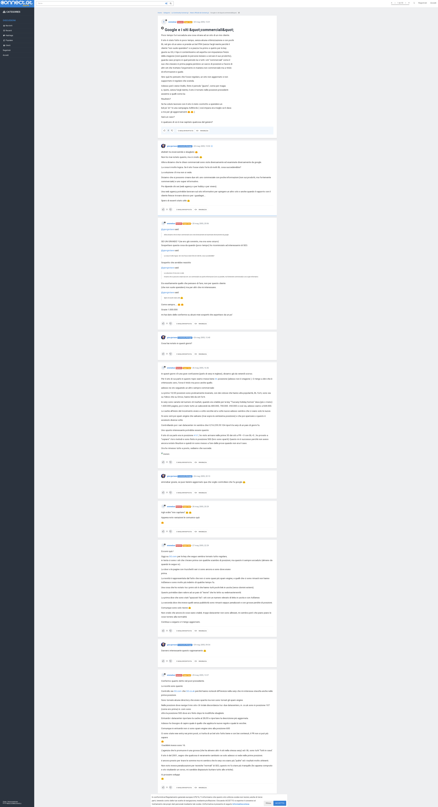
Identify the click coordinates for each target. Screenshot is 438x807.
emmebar (172, 22)
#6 (216, 379)
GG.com (173, 556)
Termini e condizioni (12, 801)
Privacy (5, 801)
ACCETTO (279, 803)
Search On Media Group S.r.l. (14, 803)
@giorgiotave (167, 229)
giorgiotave (172, 146)
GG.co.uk (190, 691)
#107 (196, 435)
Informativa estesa (241, 804)
